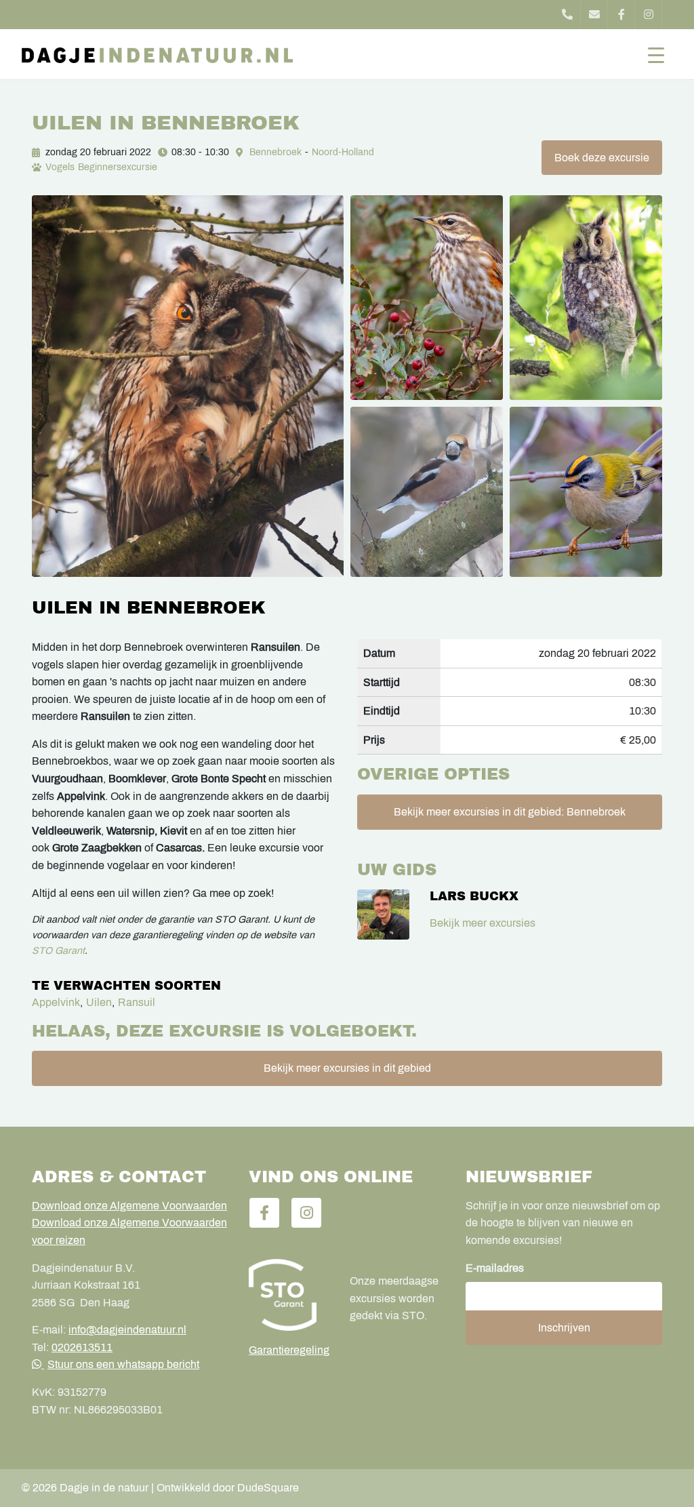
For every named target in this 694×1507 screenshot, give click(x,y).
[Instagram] (648, 14)
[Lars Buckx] (383, 914)
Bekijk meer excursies (482, 923)
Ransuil (136, 1002)
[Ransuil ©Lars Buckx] (188, 385)
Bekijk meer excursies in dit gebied (347, 1068)
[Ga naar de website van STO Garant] (289, 1295)
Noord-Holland (343, 152)
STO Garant (58, 950)
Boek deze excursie (601, 157)
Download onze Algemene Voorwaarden (129, 1205)
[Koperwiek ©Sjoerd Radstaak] (426, 297)
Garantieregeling (289, 1350)
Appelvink (56, 1002)
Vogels (60, 167)
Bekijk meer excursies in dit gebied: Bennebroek (510, 812)
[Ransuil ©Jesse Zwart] (586, 297)
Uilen (99, 1002)
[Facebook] (621, 14)
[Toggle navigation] (656, 54)
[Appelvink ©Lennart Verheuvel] (426, 492)
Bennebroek (275, 152)
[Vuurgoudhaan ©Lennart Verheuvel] (586, 492)
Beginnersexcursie (117, 167)
